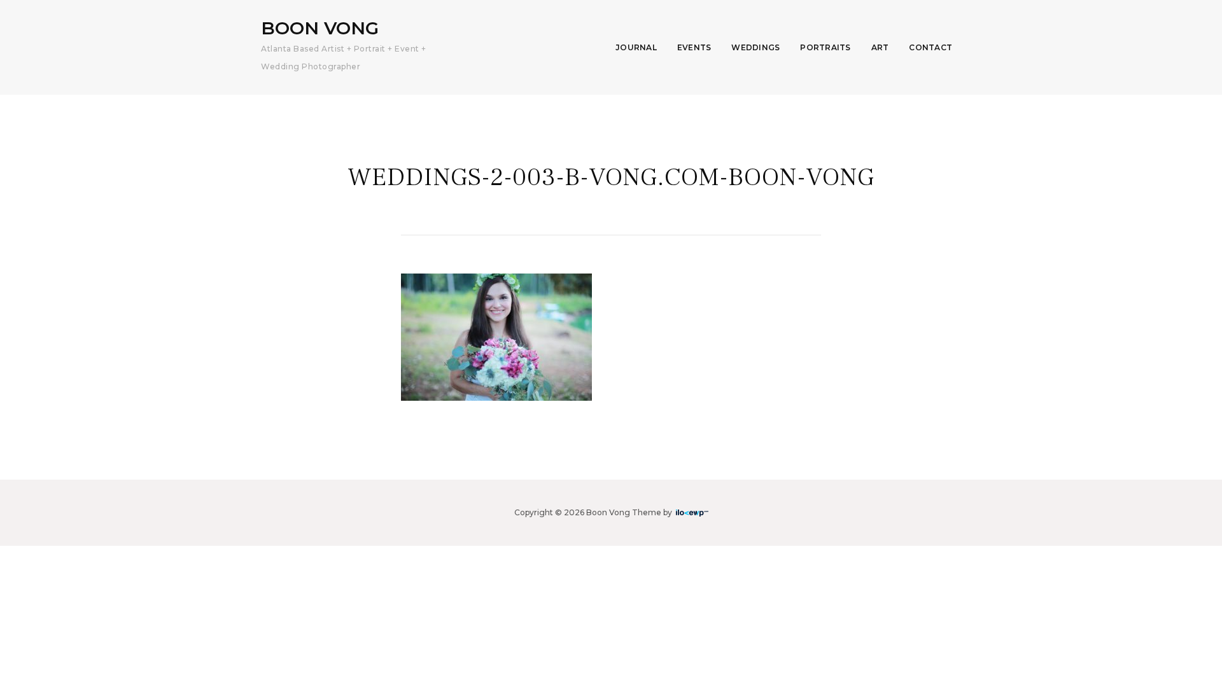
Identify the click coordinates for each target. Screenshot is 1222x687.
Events (694, 47)
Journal (636, 47)
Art (880, 47)
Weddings (755, 47)
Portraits (825, 47)
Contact (930, 47)
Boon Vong (320, 28)
